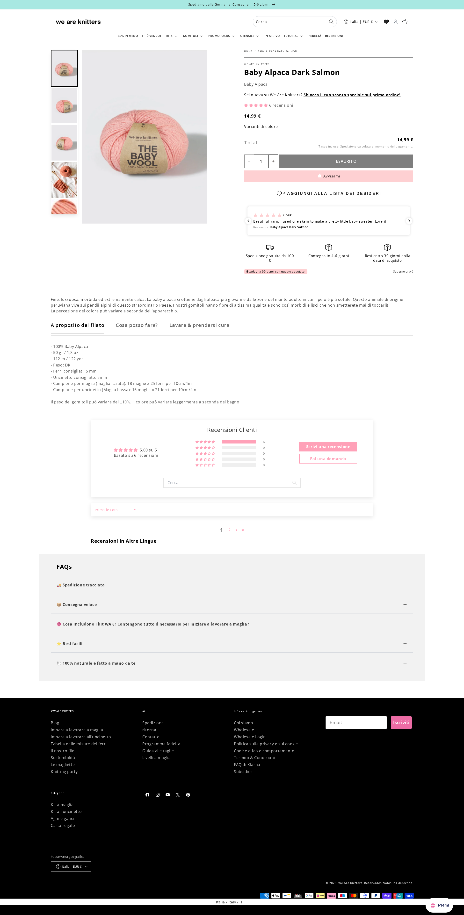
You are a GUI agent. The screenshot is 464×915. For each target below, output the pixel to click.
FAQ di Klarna (247, 764)
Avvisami (331, 176)
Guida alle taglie (158, 750)
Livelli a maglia (156, 757)
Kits (169, 36)
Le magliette (63, 764)
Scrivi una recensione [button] (328, 446)
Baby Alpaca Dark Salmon (277, 51)
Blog (55, 722)
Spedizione (153, 722)
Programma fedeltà (161, 743)
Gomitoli (190, 36)
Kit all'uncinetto (66, 811)
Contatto (151, 736)
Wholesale (244, 729)
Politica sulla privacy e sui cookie (266, 743)
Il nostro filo (62, 750)
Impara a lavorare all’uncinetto (81, 736)
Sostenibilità (63, 757)
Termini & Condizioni (254, 757)
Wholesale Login (250, 736)
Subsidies (243, 771)
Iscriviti (401, 722)
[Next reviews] (409, 221)
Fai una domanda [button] (328, 458)
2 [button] (229, 530)
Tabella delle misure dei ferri (79, 743)
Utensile (247, 36)
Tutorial (291, 36)
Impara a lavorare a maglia (77, 729)
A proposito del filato (77, 325)
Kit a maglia (62, 804)
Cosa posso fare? (137, 325)
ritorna (149, 729)
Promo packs (219, 36)
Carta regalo (63, 825)
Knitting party (64, 771)
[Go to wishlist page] (386, 22)
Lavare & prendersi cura (199, 325)
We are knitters (256, 64)
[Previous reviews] (248, 221)
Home (248, 51)
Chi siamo (243, 722)
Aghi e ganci (62, 818)
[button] (172, 36)
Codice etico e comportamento (264, 750)
